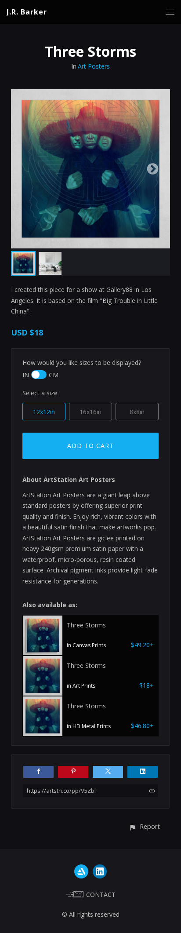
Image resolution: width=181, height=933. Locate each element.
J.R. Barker (27, 12)
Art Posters (94, 66)
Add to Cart (90, 445)
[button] (144, 826)
